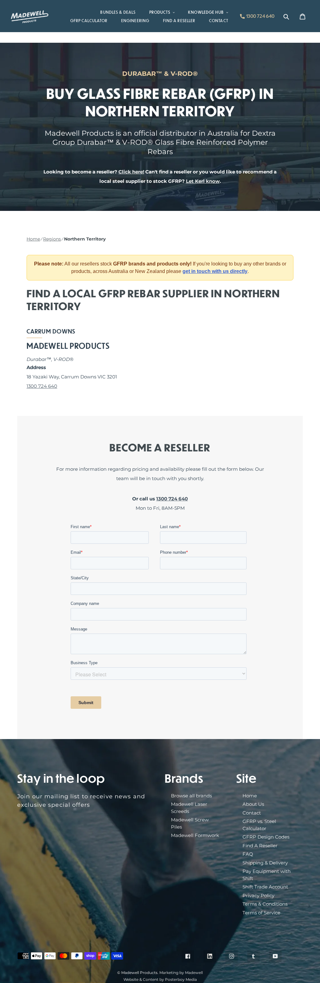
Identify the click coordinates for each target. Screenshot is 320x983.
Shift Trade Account (265, 887)
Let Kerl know (203, 181)
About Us (253, 804)
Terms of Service (261, 913)
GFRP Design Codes (265, 837)
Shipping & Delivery (265, 863)
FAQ (247, 854)
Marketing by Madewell (181, 972)
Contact (251, 813)
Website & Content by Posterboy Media (160, 979)
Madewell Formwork (195, 835)
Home (33, 239)
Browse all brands (191, 796)
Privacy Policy (258, 895)
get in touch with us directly (215, 271)
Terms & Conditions (265, 904)
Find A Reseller (260, 846)
